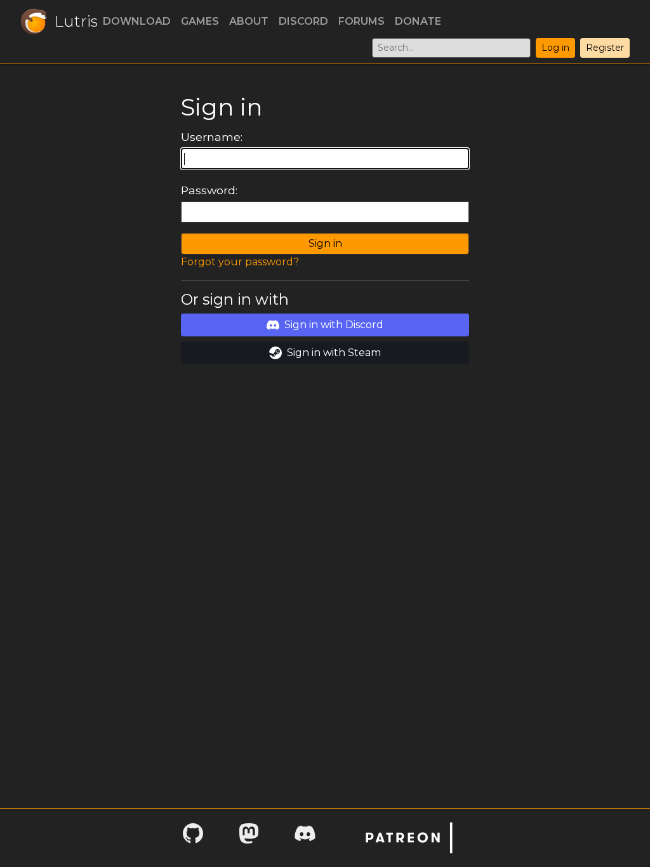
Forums (361, 21)
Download (137, 21)
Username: (211, 136)
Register (605, 47)
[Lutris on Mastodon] (249, 837)
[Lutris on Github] (193, 837)
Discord (303, 21)
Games (200, 21)
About (249, 21)
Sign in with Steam (334, 353)
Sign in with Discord (333, 325)
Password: (209, 190)
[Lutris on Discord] (305, 837)
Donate (418, 21)
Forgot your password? (240, 262)
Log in (555, 47)
